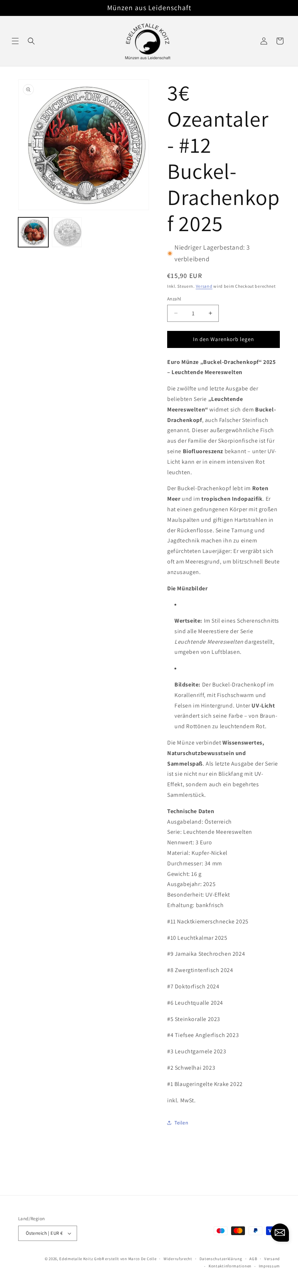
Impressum (269, 1265)
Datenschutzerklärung (221, 1258)
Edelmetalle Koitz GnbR (81, 1258)
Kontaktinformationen (230, 1265)
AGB (253, 1258)
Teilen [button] (181, 1122)
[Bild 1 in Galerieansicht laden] (33, 232)
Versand (204, 286)
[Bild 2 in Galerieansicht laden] (67, 232)
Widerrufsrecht (178, 1258)
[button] (15, 41)
